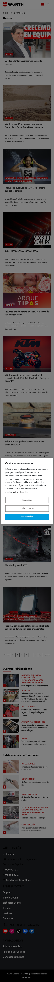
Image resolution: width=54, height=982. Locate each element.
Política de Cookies (20, 492)
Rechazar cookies (27, 508)
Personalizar (27, 500)
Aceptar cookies (27, 517)
